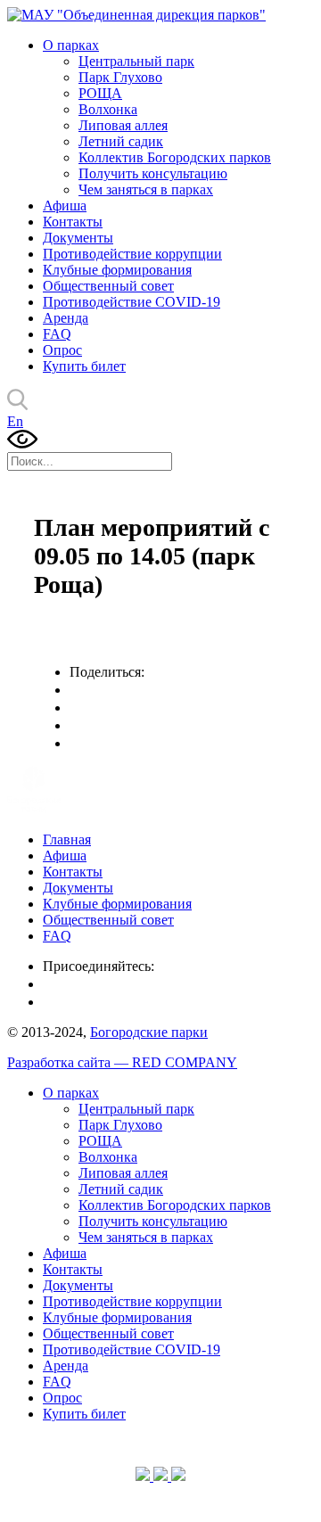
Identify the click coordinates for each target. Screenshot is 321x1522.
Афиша (64, 205)
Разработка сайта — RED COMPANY (122, 1062)
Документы (78, 237)
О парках (71, 45)
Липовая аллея (123, 125)
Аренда (65, 317)
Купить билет (84, 366)
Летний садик (120, 141)
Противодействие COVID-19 (131, 301)
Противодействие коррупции (132, 253)
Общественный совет (108, 285)
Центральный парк (136, 61)
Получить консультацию (152, 173)
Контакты (73, 221)
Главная (67, 839)
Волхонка (107, 109)
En (15, 421)
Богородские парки (149, 1032)
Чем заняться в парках (145, 189)
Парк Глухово (120, 77)
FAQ (57, 333)
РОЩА (100, 93)
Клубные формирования (117, 269)
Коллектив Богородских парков (174, 157)
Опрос (62, 350)
